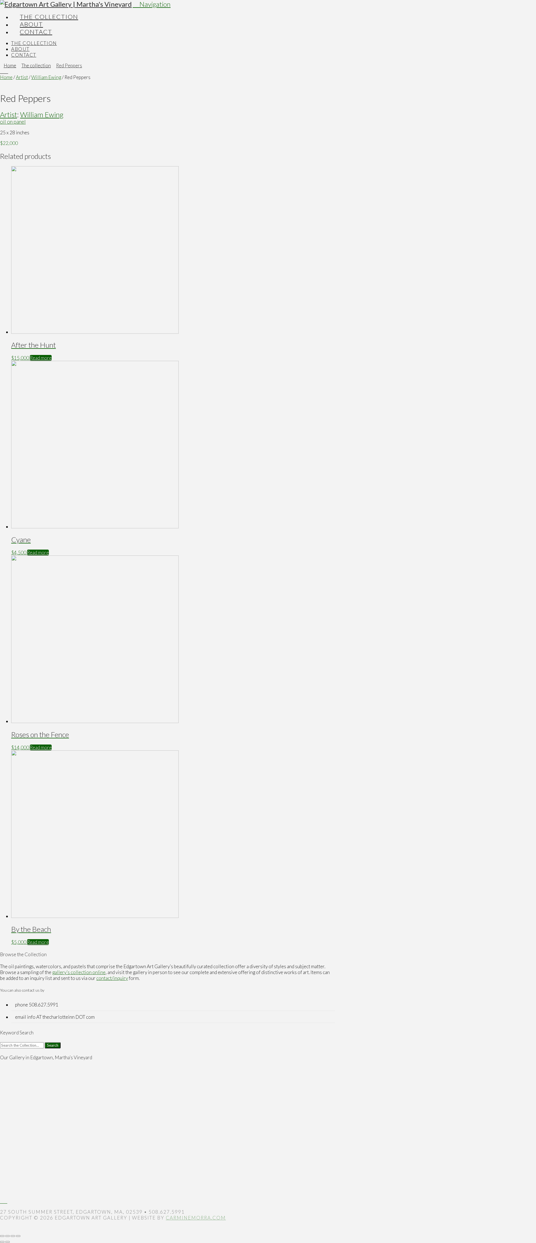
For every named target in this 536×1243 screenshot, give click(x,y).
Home (6, 77)
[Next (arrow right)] (7, 1242)
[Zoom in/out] (2, 1236)
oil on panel (13, 122)
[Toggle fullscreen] (7, 1236)
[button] (152, 4)
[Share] (13, 1236)
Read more (41, 358)
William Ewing (46, 77)
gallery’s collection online (79, 972)
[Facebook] (2, 1201)
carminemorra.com (196, 1218)
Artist (22, 77)
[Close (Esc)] (18, 1236)
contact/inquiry (112, 978)
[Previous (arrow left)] (2, 1242)
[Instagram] (5, 1201)
